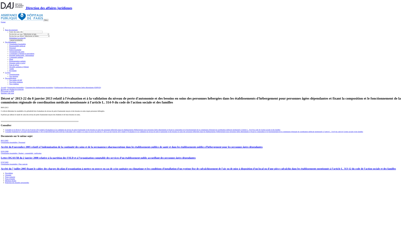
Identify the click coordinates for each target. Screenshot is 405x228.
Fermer (3, 22)
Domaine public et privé (17, 63)
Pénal (11, 59)
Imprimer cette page (7, 93)
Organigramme (14, 74)
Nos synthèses (14, 84)
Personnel (12, 48)
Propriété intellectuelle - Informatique (21, 55)
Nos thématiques (10, 42)
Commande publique (16, 57)
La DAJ (7, 72)
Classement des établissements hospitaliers (39, 87)
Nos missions (13, 76)
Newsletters (9, 173)
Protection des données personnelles (17, 183)
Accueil (3, 87)
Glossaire (8, 175)
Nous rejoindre (10, 179)
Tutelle (11, 69)
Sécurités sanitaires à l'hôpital (19, 67)
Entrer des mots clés (16, 32)
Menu (46, 20)
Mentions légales (10, 181)
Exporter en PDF (8, 91)
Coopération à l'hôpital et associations (21, 53)
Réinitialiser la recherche (17, 38)
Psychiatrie (13, 71)
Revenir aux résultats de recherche (12, 89)
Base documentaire (11, 30)
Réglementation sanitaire (17, 61)
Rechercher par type (16, 34)
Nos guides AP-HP (15, 80)
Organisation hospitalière (17, 44)
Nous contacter (10, 177)
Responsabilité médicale (17, 46)
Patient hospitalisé (15, 50)
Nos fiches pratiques (16, 82)
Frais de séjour (14, 65)
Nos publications (10, 78)
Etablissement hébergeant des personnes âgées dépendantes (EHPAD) (77, 87)
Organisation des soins (16, 52)
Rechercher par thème (16, 36)
